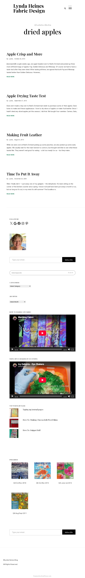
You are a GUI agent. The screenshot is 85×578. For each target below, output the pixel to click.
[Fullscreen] (72, 350)
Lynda (11, 59)
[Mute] (69, 350)
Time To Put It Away (23, 174)
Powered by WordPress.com (42, 576)
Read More (10, 76)
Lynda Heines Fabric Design (29, 8)
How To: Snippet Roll (31, 430)
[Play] (12, 350)
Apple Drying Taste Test (26, 95)
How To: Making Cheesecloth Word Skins (40, 420)
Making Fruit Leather (24, 134)
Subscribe (69, 260)
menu (70, 6)
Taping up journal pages (33, 409)
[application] (42, 333)
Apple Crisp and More (24, 54)
